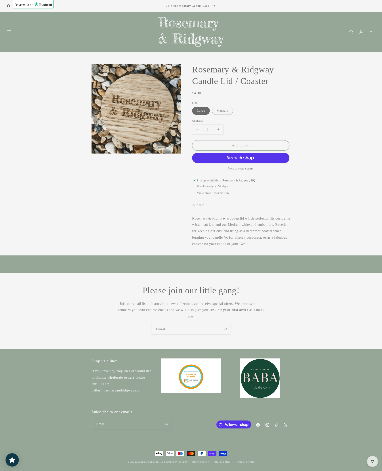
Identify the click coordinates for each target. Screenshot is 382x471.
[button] (9, 32)
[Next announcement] (263, 6)
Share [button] (200, 204)
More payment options (241, 168)
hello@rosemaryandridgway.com (116, 390)
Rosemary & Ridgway (150, 461)
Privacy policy (222, 461)
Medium (222, 110)
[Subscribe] (226, 329)
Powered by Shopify (176, 461)
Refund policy (200, 461)
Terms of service (244, 461)
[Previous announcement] (119, 6)
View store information (213, 193)
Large (201, 110)
